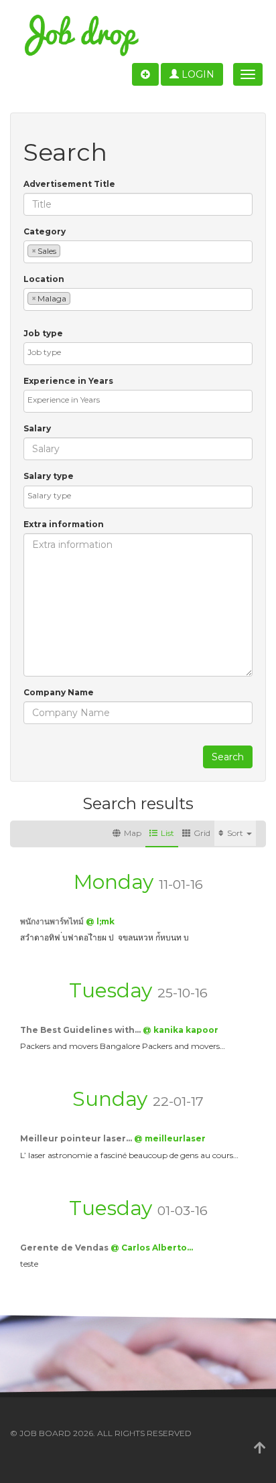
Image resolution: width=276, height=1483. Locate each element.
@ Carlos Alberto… (152, 1248)
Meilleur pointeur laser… (77, 1138)
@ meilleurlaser (170, 1138)
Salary (37, 428)
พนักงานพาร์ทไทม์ (53, 921)
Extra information (63, 524)
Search (228, 757)
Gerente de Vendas (65, 1248)
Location (43, 279)
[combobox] (138, 251)
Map (132, 833)
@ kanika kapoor (180, 1030)
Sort (236, 833)
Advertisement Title (69, 184)
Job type (43, 333)
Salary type (48, 476)
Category (44, 231)
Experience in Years (68, 381)
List (167, 833)
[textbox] (67, 250)
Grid (202, 833)
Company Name (58, 692)
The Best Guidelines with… (81, 1030)
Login (196, 74)
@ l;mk (100, 921)
